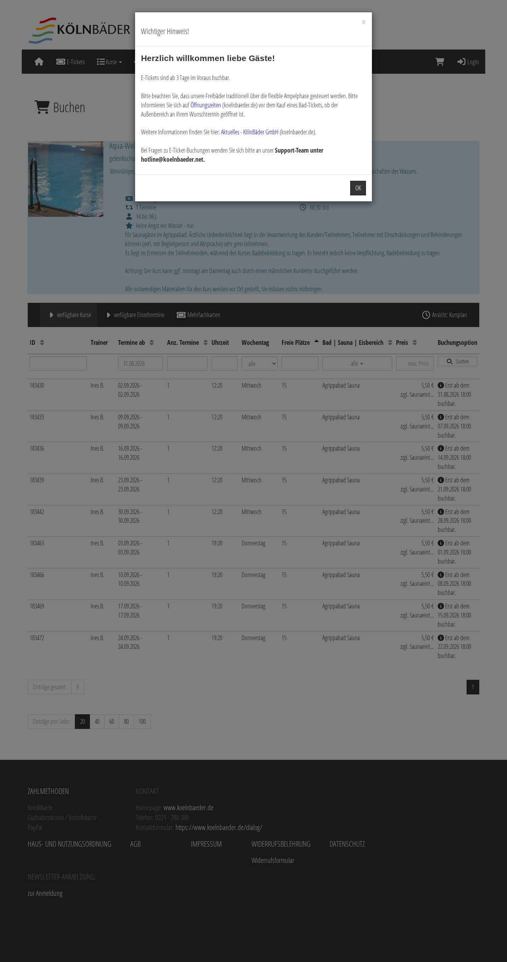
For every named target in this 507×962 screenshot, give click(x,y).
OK (358, 188)
